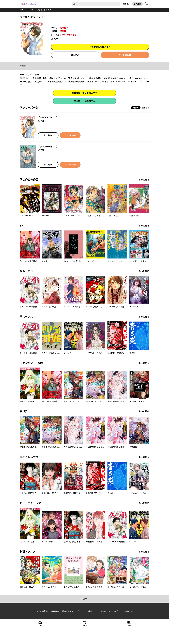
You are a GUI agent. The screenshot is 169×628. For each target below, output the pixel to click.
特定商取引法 (67, 611)
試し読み (75, 55)
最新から (145, 108)
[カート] (147, 4)
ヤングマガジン (69, 35)
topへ (84, 598)
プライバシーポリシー (86, 611)
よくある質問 (42, 611)
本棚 (129, 626)
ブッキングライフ (44, 10)
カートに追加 (125, 55)
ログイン (126, 4)
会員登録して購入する (100, 47)
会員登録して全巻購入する (84, 93)
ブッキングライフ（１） (49, 117)
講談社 (63, 31)
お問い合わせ (104, 611)
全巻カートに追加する (84, 101)
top (21, 10)
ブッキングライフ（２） (49, 146)
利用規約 (55, 611)
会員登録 (137, 4)
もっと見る (144, 179)
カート (84, 626)
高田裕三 (64, 27)
